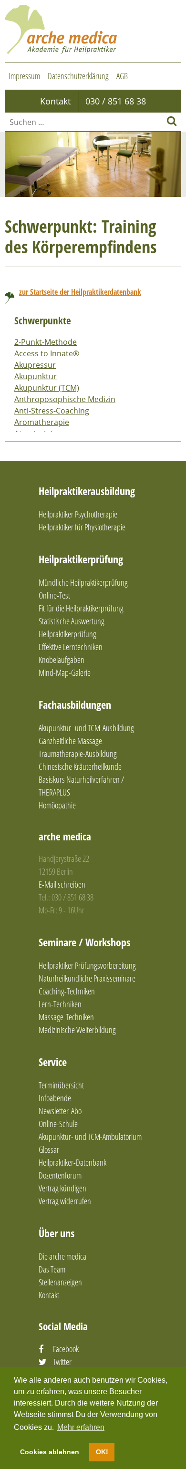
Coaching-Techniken (67, 991)
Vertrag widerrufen (65, 1201)
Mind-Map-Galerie (65, 672)
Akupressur (35, 365)
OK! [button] (102, 1452)
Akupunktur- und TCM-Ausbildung (86, 728)
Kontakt (49, 1295)
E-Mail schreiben (62, 884)
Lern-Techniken (60, 1004)
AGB (122, 76)
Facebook (66, 1349)
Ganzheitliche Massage (70, 740)
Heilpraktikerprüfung (81, 559)
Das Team (52, 1269)
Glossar (49, 1149)
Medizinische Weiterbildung (77, 1029)
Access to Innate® (46, 353)
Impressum (24, 76)
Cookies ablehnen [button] (49, 1452)
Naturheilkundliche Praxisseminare (87, 978)
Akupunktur (35, 376)
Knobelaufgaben (61, 659)
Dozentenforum (60, 1175)
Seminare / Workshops (84, 942)
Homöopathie (57, 805)
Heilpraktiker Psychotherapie (78, 514)
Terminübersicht (61, 1085)
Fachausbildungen (75, 704)
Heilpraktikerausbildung (87, 491)
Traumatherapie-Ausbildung (78, 753)
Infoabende (55, 1098)
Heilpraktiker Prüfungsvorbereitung (87, 965)
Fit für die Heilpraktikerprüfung (81, 608)
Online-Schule (58, 1123)
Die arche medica (62, 1256)
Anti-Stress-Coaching (51, 410)
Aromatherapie (41, 422)
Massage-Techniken (66, 1017)
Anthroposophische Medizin (64, 399)
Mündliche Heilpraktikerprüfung (83, 582)
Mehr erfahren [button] (80, 1427)
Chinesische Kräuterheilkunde (80, 766)
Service (53, 1062)
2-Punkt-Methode (45, 342)
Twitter (62, 1361)
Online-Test (54, 595)
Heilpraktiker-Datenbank (72, 1162)
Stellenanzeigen (60, 1282)
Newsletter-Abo (60, 1111)
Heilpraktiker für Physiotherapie (82, 527)
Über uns (56, 1233)
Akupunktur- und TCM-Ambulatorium (90, 1136)
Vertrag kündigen (62, 1188)
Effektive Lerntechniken (71, 646)
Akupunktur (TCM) (46, 388)
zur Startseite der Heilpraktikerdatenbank (80, 292)
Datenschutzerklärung (78, 76)
